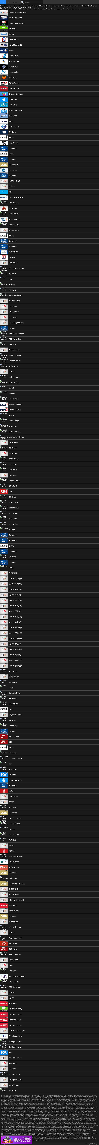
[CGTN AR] (4, 916)
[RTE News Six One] (4, 333)
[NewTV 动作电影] (4, 665)
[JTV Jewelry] (4, 72)
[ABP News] (4, 518)
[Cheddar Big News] (4, 94)
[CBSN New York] (4, 780)
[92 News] (4, 791)
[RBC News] (4, 807)
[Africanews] (4, 878)
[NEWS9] (4, 393)
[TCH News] (4, 170)
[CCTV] (4, 687)
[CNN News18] (4, 88)
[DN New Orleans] (4, 758)
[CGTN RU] (4, 812)
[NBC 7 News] (4, 61)
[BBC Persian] (4, 736)
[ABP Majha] (4, 524)
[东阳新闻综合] (4, 676)
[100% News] (4, 959)
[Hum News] (4, 464)
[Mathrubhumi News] (4, 437)
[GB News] (4, 1068)
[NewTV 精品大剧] (4, 654)
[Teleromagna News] (4, 322)
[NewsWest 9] (4, 39)
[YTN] (4, 192)
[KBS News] (4, 671)
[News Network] (4, 219)
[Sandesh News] (4, 360)
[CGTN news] (4, 164)
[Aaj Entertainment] (4, 295)
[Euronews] (4, 148)
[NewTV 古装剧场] (4, 644)
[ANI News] (4, 1063)
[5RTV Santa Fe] (4, 954)
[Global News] (4, 703)
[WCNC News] (4, 981)
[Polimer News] (4, 377)
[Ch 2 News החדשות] (4, 268)
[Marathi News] (4, 1085)
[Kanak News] (4, 453)
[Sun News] (4, 208)
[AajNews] (4, 284)
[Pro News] (4, 1090)
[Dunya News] (4, 251)
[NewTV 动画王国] (4, 660)
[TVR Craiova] (4, 834)
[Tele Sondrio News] (4, 856)
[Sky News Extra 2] (4, 1014)
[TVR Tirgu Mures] (4, 818)
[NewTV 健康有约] (4, 622)
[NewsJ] (4, 388)
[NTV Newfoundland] (4, 900)
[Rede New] (4, 698)
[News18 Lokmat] (4, 404)
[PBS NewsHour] (4, 987)
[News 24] (4, 371)
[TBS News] (4, 306)
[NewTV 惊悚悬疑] (4, 578)
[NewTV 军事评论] (4, 611)
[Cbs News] (4, 99)
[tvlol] (16, 1143)
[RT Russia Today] (4, 1008)
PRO (9, 2)
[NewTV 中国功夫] (4, 649)
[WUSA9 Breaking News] (4, 12)
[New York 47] (4, 202)
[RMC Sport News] (4, 1036)
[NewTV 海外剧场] (4, 605)
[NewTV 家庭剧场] (4, 616)
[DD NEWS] (4, 486)
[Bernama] (4, 273)
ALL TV (15, 2)
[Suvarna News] (4, 349)
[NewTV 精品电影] (4, 627)
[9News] (4, 121)
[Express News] (4, 480)
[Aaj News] (4, 290)
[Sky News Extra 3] (4, 1019)
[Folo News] (4, 475)
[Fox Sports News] (4, 1079)
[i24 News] (4, 132)
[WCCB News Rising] (4, 23)
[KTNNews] (4, 447)
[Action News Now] (4, 110)
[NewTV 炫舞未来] (4, 638)
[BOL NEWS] (4, 502)
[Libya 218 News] (4, 714)
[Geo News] (4, 469)
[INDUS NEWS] (4, 126)
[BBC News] (4, 317)
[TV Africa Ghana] (4, 938)
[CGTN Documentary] (4, 883)
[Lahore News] (4, 224)
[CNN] (4, 491)
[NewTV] (4, 992)
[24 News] (4, 529)
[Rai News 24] (4, 867)
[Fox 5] (4, 1052)
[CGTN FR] (4, 872)
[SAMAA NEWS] (4, 1074)
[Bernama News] (4, 693)
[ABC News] (4, 115)
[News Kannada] (4, 431)
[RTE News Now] (4, 339)
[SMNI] (4, 965)
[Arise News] (4, 143)
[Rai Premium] (4, 861)
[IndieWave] (4, 77)
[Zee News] (4, 344)
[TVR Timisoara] (4, 823)
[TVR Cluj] (4, 840)
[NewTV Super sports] (4, 1030)
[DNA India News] (4, 1057)
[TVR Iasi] (4, 829)
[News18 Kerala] (4, 409)
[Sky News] (4, 905)
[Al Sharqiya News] (4, 927)
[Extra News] (4, 725)
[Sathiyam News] (4, 355)
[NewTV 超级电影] (4, 584)
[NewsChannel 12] (4, 44)
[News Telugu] (4, 420)
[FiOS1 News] (4, 83)
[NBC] (4, 763)
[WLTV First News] (4, 17)
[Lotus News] (4, 442)
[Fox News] (4, 774)
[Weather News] (4, 300)
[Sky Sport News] (4, 1041)
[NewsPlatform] (4, 382)
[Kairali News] (4, 458)
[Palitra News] (4, 910)
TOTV (3, 2)
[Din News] (4, 257)
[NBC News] (4, 769)
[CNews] (4, 567)
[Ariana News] (4, 921)
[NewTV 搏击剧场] (4, 633)
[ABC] (4, 279)
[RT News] (4, 28)
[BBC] (4, 742)
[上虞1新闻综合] (4, 894)
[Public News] (4, 213)
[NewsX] (4, 415)
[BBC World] (4, 943)
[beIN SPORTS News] (4, 976)
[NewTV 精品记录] (4, 600)
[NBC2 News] (4, 55)
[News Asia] (4, 682)
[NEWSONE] (4, 426)
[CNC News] (4, 262)
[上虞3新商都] (4, 889)
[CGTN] (4, 801)
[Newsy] (4, 34)
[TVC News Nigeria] (4, 197)
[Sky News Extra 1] (4, 1025)
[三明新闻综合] (4, 573)
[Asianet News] (4, 507)
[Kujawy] (4, 186)
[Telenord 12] (4, 796)
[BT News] (4, 497)
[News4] (4, 50)
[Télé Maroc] (4, 970)
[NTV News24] (4, 311)
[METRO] (4, 845)
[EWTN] (4, 137)
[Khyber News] (4, 230)
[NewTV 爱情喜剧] (4, 595)
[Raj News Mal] (4, 366)
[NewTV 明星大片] (4, 589)
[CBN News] (4, 104)
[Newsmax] (4, 752)
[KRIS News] (4, 66)
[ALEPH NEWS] (4, 181)
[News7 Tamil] (4, 398)
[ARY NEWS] (4, 513)
